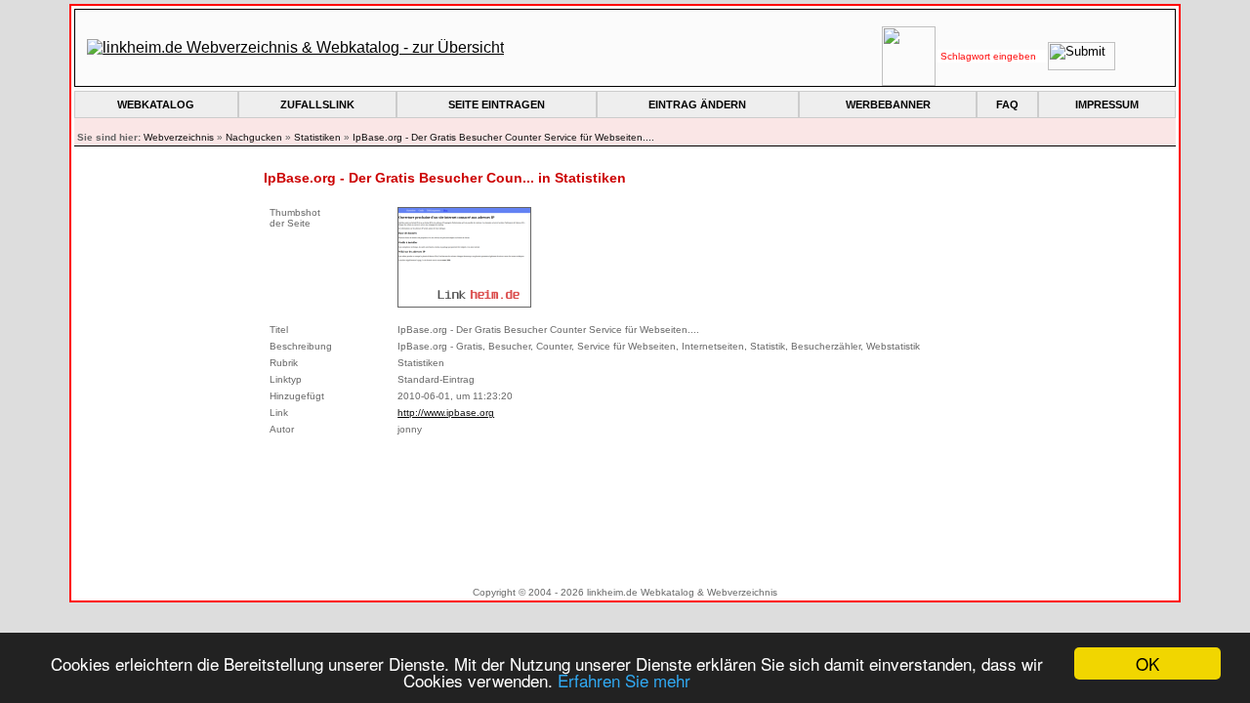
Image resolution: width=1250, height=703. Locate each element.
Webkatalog (155, 104)
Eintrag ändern (697, 104)
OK (1147, 663)
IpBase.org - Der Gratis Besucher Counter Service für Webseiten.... (503, 137)
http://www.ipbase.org (445, 412)
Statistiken (317, 137)
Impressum (1107, 104)
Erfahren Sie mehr (624, 680)
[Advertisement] (625, 508)
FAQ (1007, 104)
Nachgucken (254, 137)
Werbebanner (888, 104)
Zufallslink (317, 104)
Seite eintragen (496, 104)
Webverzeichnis (179, 137)
